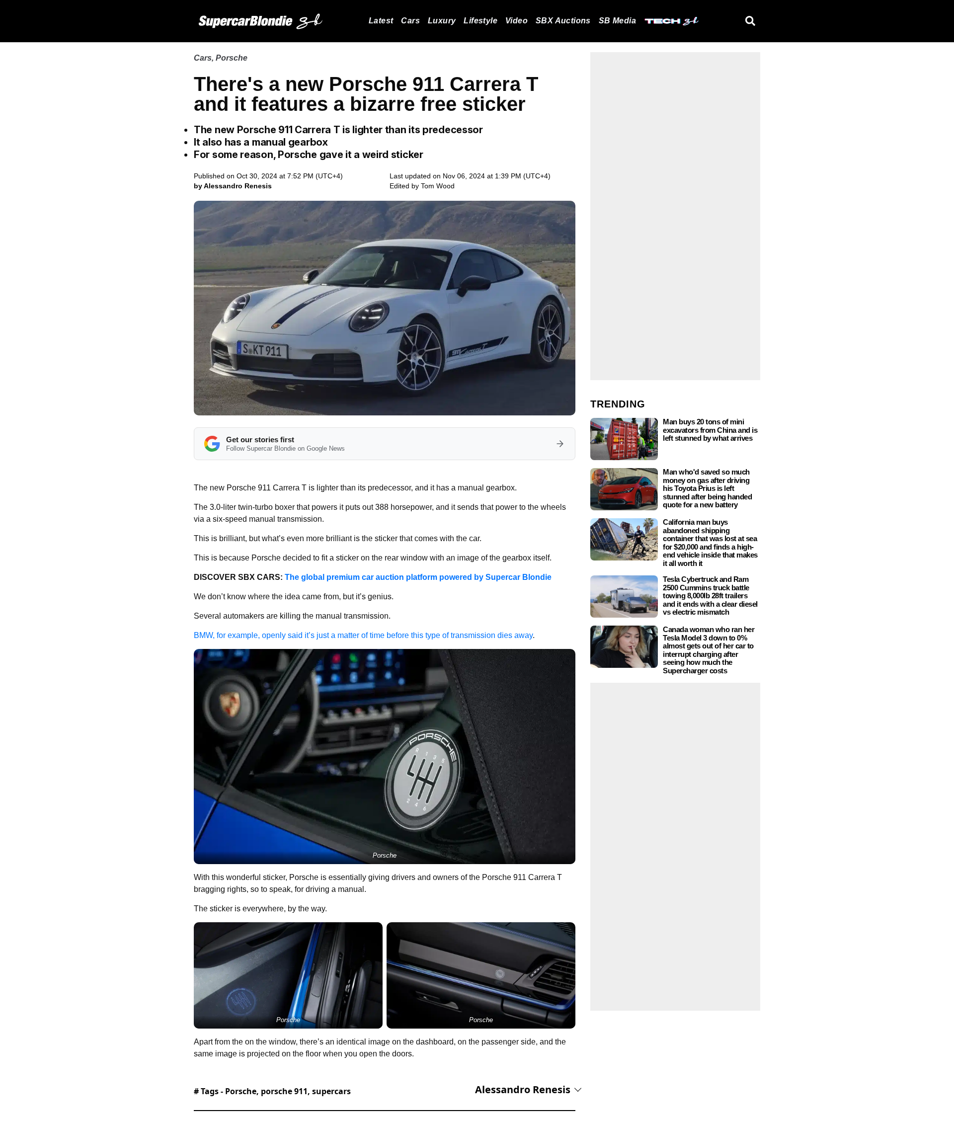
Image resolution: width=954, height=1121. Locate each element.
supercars (331, 1091)
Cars (410, 20)
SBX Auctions (563, 20)
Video (516, 20)
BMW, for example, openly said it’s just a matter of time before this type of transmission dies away (363, 635)
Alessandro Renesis (522, 1089)
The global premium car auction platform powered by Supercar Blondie (418, 577)
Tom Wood (438, 186)
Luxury (442, 20)
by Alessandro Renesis (233, 186)
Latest (381, 20)
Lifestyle (480, 20)
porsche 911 (284, 1091)
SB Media (617, 20)
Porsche (231, 58)
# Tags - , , (272, 1091)
